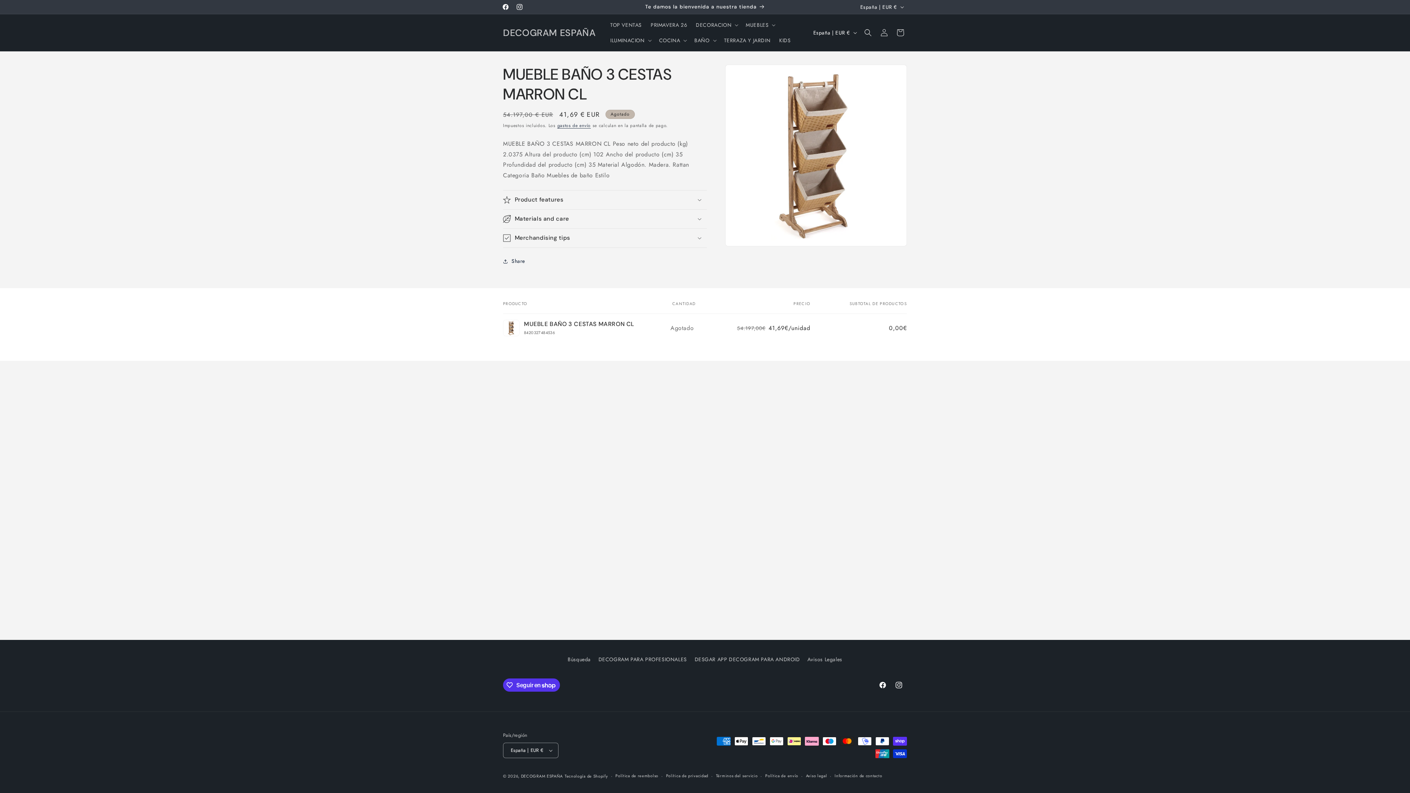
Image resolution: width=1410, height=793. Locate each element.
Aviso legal (816, 776)
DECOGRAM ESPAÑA (542, 776)
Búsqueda (579, 659)
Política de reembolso (636, 776)
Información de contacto (858, 776)
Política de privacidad (687, 776)
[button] (716, 25)
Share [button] (518, 261)
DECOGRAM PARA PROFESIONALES (643, 659)
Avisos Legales (824, 659)
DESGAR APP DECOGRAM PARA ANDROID (747, 659)
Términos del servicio (737, 776)
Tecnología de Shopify (586, 776)
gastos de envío (574, 125)
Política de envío (781, 776)
